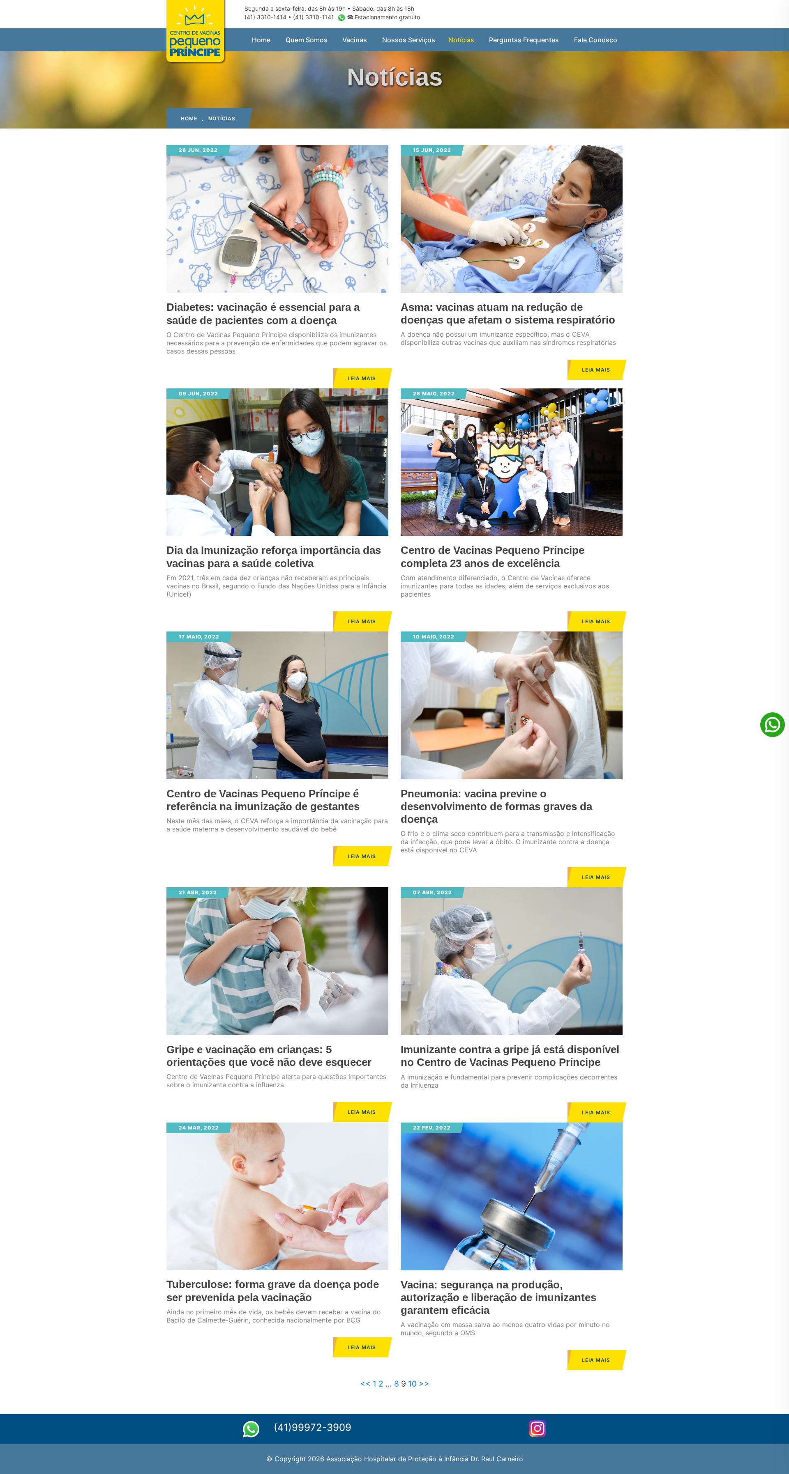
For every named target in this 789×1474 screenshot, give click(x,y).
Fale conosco (595, 40)
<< (365, 1384)
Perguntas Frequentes (524, 40)
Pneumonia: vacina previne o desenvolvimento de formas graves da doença (496, 806)
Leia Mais (362, 378)
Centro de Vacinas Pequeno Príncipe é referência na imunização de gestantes (263, 800)
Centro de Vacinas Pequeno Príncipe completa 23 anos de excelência (492, 556)
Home (261, 40)
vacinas (354, 40)
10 (412, 1384)
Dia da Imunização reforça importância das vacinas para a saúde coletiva (273, 556)
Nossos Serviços (408, 40)
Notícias (461, 40)
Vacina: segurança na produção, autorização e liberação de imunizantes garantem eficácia (498, 1297)
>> (424, 1384)
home (189, 118)
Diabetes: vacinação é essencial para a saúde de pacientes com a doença (263, 313)
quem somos (307, 40)
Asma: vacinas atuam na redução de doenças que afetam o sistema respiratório (508, 313)
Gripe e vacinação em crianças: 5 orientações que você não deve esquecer (268, 1055)
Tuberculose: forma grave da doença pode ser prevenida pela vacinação (272, 1290)
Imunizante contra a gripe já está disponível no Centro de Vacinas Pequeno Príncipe (510, 1055)
